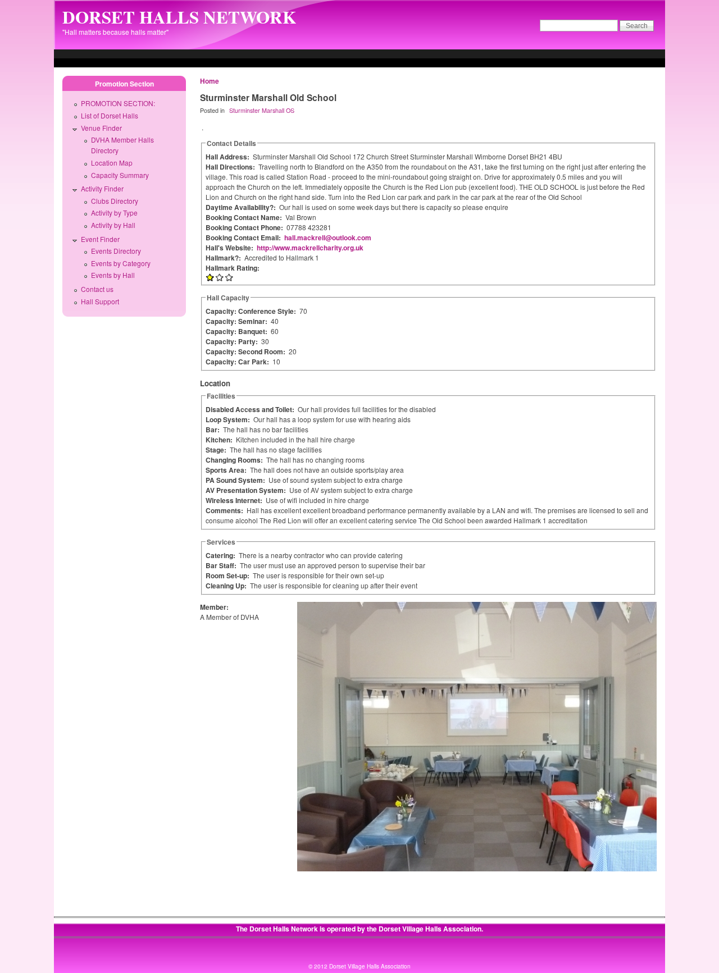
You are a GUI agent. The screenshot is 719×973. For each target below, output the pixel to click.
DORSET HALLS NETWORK (179, 17)
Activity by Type (114, 212)
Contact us (97, 289)
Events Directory (116, 250)
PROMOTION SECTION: (118, 103)
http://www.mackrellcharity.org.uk (310, 248)
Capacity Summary (120, 175)
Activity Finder (102, 188)
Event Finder (100, 239)
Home (209, 81)
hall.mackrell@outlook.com (327, 237)
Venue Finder (101, 128)
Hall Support (100, 301)
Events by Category (121, 263)
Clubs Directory (114, 200)
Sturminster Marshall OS (261, 110)
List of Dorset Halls (109, 115)
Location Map (112, 162)
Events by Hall (113, 275)
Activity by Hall (113, 225)
